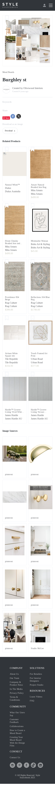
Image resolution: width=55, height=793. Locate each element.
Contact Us (16, 766)
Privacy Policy (17, 699)
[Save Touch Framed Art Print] (32, 321)
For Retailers (36, 680)
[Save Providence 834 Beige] (7, 265)
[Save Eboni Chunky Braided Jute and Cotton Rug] (7, 206)
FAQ (32, 707)
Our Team (15, 684)
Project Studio (37, 691)
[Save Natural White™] (7, 150)
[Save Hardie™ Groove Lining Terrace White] (32, 378)
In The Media (17, 695)
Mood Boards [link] (9, 72)
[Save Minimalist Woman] (32, 206)
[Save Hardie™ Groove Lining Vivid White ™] (7, 378)
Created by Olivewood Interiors (30, 88)
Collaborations (17, 732)
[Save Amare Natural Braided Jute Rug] (32, 150)
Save (7, 118)
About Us (15, 680)
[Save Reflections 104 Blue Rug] (32, 265)
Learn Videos (37, 703)
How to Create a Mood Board (16, 739)
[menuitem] (45, 5)
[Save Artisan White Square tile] (7, 321)
